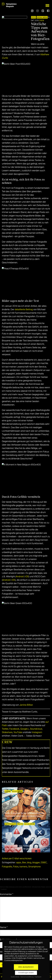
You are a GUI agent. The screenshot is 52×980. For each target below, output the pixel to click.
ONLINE (7, 791)
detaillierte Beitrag (24, 309)
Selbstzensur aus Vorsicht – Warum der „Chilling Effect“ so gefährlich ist (25, 847)
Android (20, 576)
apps (18, 862)
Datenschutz (10, 824)
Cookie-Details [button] (15, 977)
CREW (41, 21)
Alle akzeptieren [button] (26, 967)
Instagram (37, 732)
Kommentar (6, 894)
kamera (23, 867)
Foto (33, 17)
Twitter (5, 729)
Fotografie (7, 867)
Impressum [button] (38, 977)
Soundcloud (36, 729)
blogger (36, 862)
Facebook (14, 729)
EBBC (44, 862)
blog (29, 862)
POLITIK (20, 824)
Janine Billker (26, 705)
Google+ (24, 729)
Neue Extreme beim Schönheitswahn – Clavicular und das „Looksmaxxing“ (25, 815)
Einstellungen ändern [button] (26, 973)
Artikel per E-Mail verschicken (17, 859)
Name (4, 927)
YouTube (18, 732)
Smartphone (34, 867)
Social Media (42, 17)
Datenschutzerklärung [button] (27, 977)
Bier (24, 862)
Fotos (16, 867)
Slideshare (7, 732)
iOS (27, 576)
